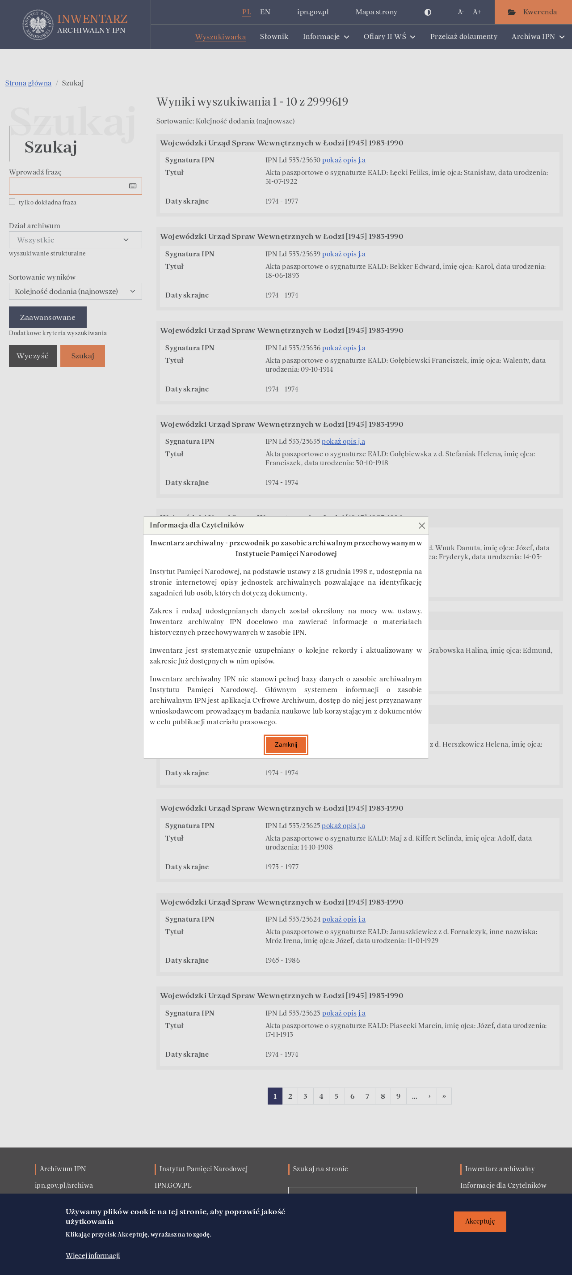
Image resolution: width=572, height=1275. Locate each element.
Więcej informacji (93, 1256)
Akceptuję (480, 1221)
